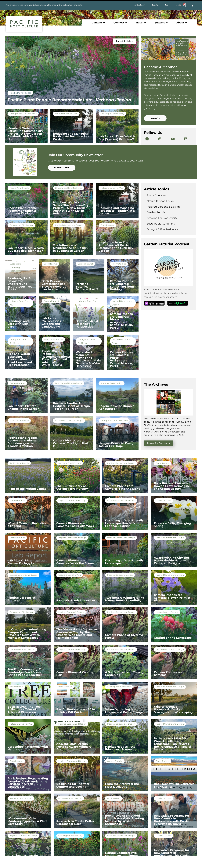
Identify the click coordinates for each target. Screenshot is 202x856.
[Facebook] (147, 139)
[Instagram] (160, 139)
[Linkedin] (186, 139)
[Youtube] (173, 139)
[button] (98, 22)
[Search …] (192, 6)
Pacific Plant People (20, 93)
